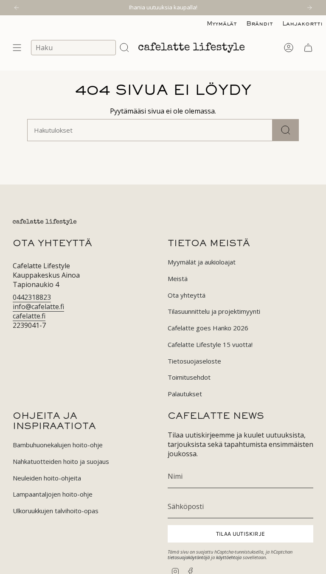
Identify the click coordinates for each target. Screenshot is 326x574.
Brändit (259, 24)
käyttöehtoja (229, 557)
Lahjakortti (302, 24)
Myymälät (222, 24)
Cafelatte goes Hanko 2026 (208, 328)
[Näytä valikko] (16, 47)
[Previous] (16, 7)
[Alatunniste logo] (44, 222)
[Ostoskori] (308, 47)
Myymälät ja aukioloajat (202, 262)
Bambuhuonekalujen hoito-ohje (58, 444)
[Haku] (286, 130)
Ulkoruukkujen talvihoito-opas (55, 510)
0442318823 (32, 297)
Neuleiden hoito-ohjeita (47, 478)
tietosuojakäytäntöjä (189, 557)
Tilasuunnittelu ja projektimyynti (214, 311)
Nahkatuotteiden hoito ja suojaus (61, 461)
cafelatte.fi (29, 316)
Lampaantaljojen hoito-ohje (53, 494)
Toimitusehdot (189, 377)
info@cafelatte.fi (38, 306)
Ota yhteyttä (186, 295)
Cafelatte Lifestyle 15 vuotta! (210, 344)
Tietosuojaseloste (194, 361)
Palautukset (185, 393)
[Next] (309, 7)
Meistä (178, 278)
